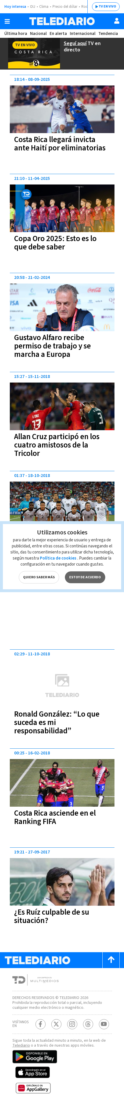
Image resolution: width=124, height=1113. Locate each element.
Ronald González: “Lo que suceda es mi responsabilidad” (56, 723)
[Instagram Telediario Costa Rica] (72, 1024)
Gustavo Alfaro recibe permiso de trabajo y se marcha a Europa (52, 346)
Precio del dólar (64, 6)
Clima (43, 6)
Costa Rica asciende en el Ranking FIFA (55, 817)
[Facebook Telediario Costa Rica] (40, 1024)
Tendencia (108, 34)
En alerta (58, 34)
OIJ (32, 6)
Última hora (15, 34)
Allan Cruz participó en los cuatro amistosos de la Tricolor (56, 445)
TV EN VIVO (107, 6)
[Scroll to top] (111, 960)
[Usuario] (117, 21)
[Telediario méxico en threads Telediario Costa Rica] (88, 1024)
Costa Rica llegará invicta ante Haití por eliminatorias (60, 144)
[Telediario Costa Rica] (62, 21)
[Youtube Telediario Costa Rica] (104, 1024)
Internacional (82, 34)
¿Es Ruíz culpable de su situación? (51, 916)
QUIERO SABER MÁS (39, 577)
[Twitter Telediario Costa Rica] (56, 1024)
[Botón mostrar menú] (7, 21)
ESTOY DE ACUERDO (85, 577)
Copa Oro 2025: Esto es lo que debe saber (55, 243)
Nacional (38, 34)
